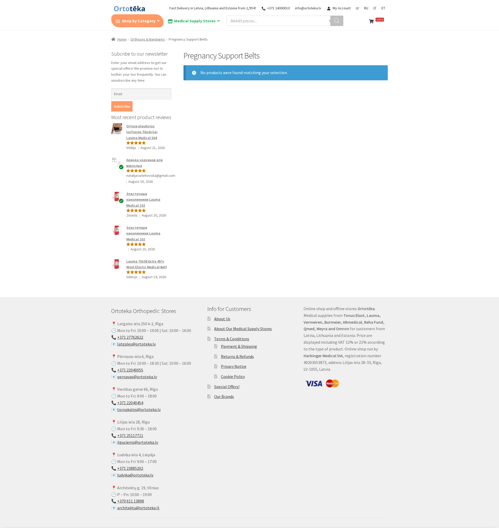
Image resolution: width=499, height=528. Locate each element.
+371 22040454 (130, 402)
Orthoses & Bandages (147, 39)
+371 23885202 (130, 468)
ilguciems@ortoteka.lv (137, 442)
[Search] (336, 21)
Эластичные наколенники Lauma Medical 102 (143, 199)
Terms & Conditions (231, 338)
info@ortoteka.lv (308, 8)
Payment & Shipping (239, 346)
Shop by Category (138, 20)
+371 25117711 (130, 435)
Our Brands (224, 396)
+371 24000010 (278, 8)
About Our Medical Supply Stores (243, 328)
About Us (222, 318)
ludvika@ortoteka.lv (135, 475)
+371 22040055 (130, 370)
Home (122, 39)
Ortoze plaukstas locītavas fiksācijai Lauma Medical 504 (141, 132)
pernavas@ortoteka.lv (137, 376)
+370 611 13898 (130, 501)
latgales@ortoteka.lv (136, 344)
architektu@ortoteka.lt (138, 507)
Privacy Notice (233, 366)
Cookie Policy (233, 376)
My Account (342, 8)
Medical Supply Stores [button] (195, 20)
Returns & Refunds (237, 356)
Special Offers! (226, 386)
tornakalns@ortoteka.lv (139, 409)
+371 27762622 (130, 337)
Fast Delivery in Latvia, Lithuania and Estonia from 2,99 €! (212, 8)
